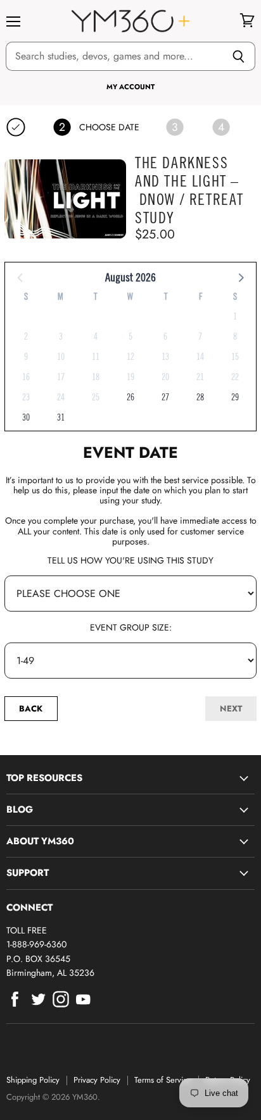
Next (231, 709)
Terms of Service (162, 1080)
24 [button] (61, 397)
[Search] (238, 56)
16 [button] (26, 377)
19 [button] (130, 377)
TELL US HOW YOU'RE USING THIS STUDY (130, 560)
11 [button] (95, 357)
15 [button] (235, 357)
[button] (240, 277)
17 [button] (61, 377)
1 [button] (235, 316)
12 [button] (130, 357)
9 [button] (26, 357)
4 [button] (96, 336)
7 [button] (200, 336)
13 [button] (165, 357)
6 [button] (165, 336)
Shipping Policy (33, 1080)
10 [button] (61, 357)
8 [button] (235, 336)
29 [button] (235, 397)
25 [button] (95, 397)
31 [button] (61, 417)
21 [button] (200, 377)
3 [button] (61, 336)
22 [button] (235, 377)
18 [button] (95, 377)
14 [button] (200, 357)
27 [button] (165, 397)
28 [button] (200, 397)
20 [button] (165, 377)
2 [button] (26, 336)
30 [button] (26, 417)
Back (31, 709)
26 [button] (130, 397)
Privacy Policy (96, 1080)
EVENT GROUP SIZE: (131, 627)
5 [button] (130, 336)
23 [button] (26, 397)
